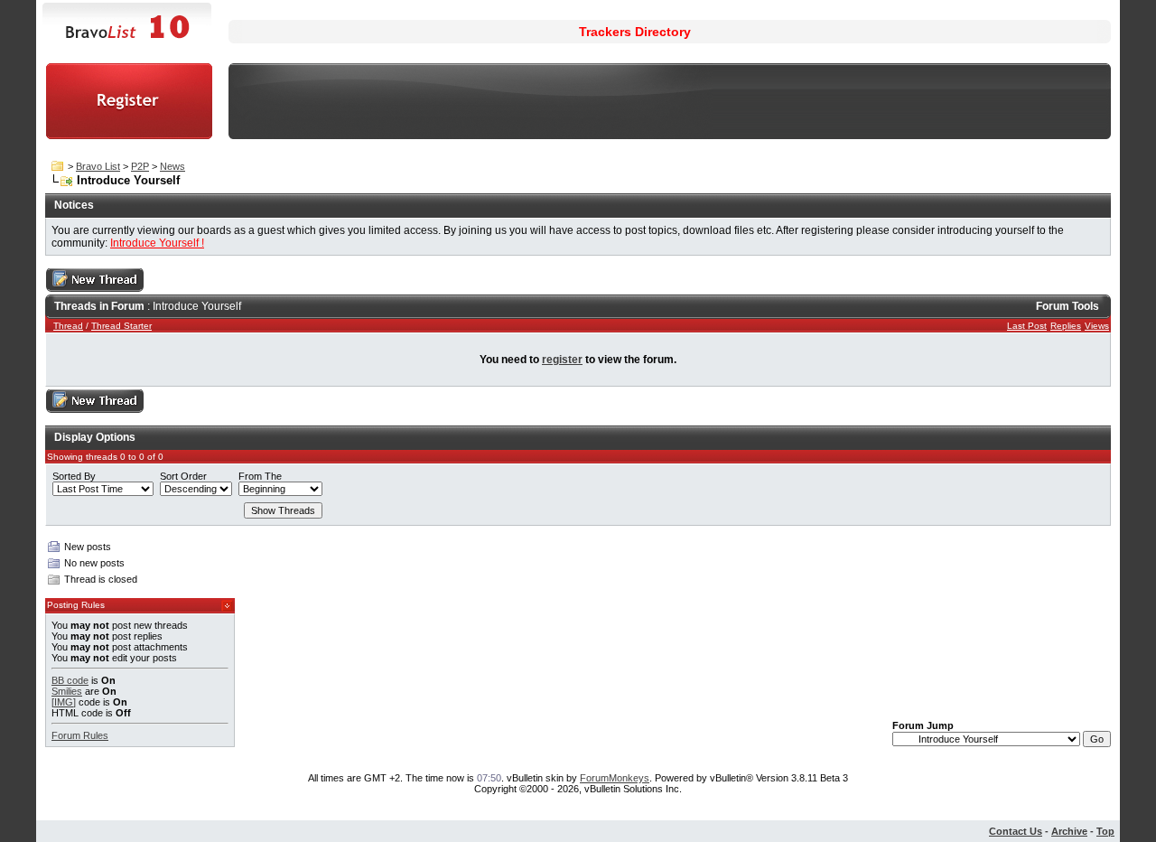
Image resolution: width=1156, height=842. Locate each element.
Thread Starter (121, 326)
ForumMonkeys (614, 777)
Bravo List (98, 166)
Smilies (66, 691)
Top (1105, 831)
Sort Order (183, 476)
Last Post (1027, 326)
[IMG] (63, 702)
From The (260, 476)
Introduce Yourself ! (157, 243)
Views (1097, 326)
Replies (1065, 326)
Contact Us (1015, 831)
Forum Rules (79, 735)
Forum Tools (1067, 306)
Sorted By (74, 476)
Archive (1069, 831)
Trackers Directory (635, 31)
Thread (68, 326)
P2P (140, 166)
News (172, 166)
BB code (70, 680)
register (562, 359)
